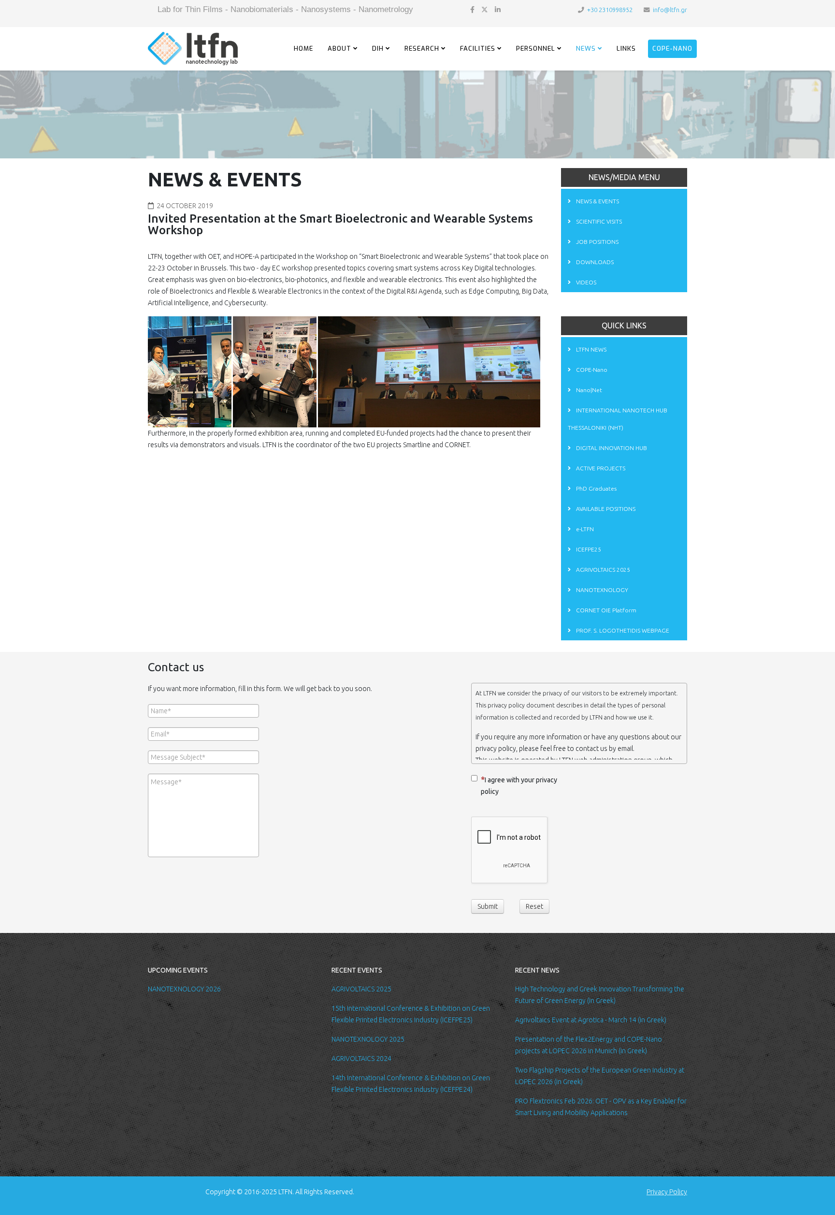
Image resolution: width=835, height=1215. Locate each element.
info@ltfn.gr (670, 9)
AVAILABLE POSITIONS (605, 509)
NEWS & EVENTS (597, 201)
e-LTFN (584, 529)
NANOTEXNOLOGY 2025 (367, 1039)
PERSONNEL (535, 48)
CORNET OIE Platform (605, 610)
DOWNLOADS (594, 262)
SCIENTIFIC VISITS (598, 221)
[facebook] (472, 10)
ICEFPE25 (588, 549)
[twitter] (484, 10)
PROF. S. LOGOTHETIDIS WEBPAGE (622, 630)
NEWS (586, 48)
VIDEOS (585, 282)
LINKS (626, 48)
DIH (378, 48)
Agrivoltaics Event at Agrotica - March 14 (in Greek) (590, 1020)
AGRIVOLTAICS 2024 (361, 1058)
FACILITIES (477, 48)
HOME (303, 48)
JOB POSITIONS (597, 242)
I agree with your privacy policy (519, 785)
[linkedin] (498, 10)
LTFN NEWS (590, 349)
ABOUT (339, 48)
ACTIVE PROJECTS (600, 468)
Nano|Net (588, 390)
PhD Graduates (596, 488)
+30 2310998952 (610, 9)
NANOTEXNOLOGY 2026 (184, 989)
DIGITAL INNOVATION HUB (611, 448)
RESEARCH (421, 48)
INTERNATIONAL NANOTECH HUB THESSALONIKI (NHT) (617, 419)
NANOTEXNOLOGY (601, 590)
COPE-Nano (672, 48)
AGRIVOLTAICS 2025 (602, 569)
